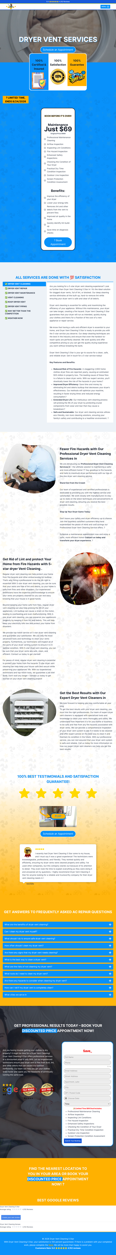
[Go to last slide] (4, 1089)
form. (51, 1245)
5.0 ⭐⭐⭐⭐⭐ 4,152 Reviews (58, 1)
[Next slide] (52, 1089)
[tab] (24, 284)
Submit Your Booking (73, 1141)
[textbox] (85, 1104)
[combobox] (87, 1104)
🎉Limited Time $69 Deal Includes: (87, 1108)
